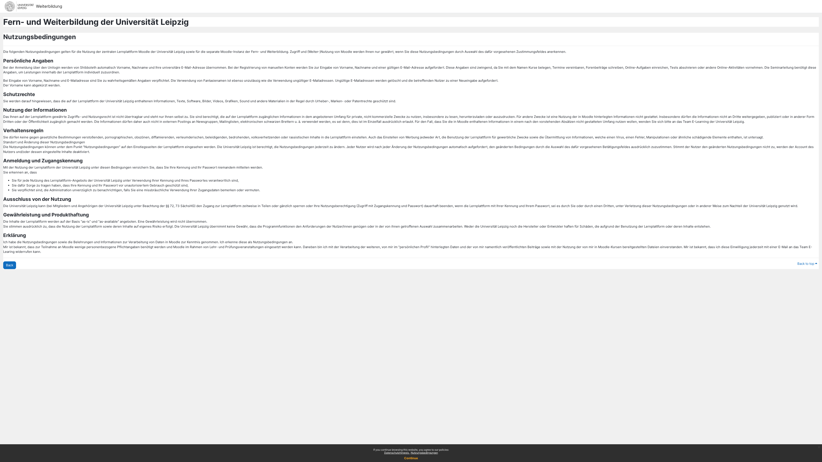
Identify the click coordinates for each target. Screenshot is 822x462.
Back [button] (9, 265)
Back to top (806, 264)
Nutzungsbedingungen (424, 452)
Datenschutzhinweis (397, 452)
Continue (411, 458)
